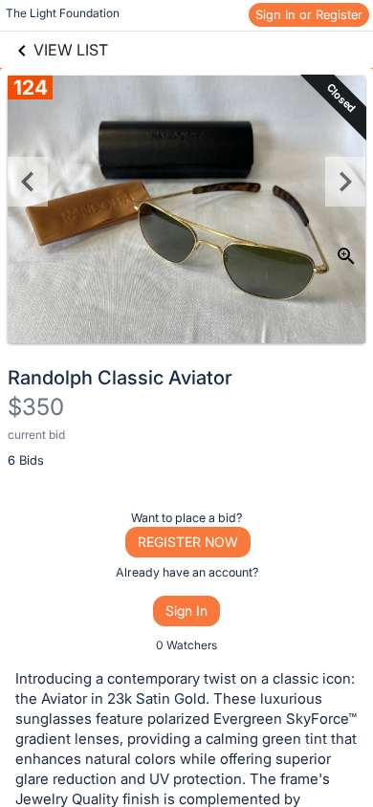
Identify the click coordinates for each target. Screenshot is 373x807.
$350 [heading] (36, 407)
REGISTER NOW (188, 542)
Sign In (186, 610)
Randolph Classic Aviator (120, 377)
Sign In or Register (308, 14)
